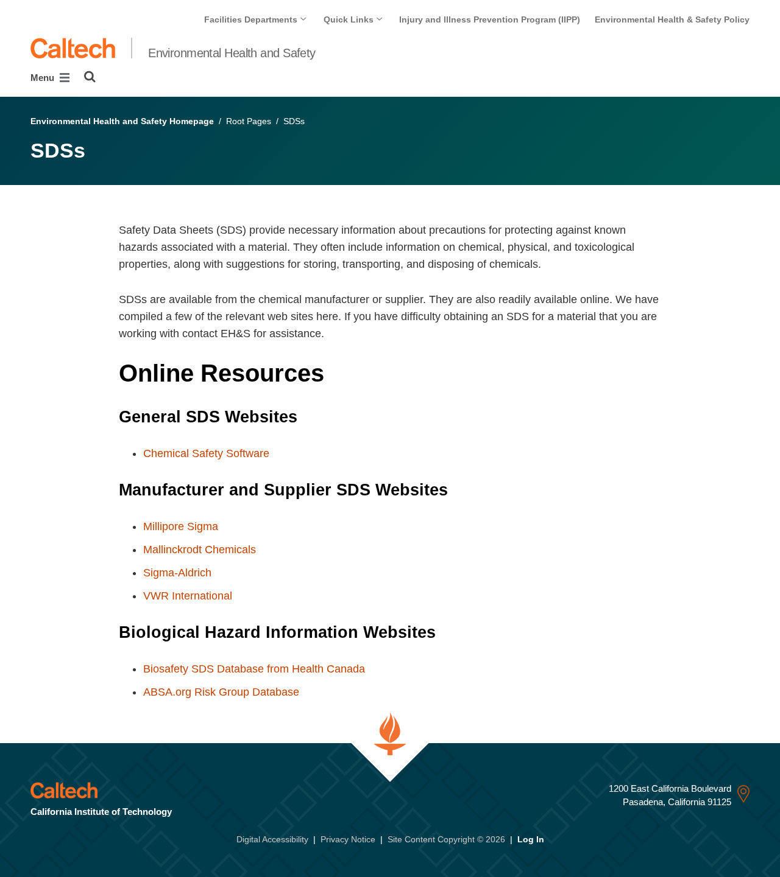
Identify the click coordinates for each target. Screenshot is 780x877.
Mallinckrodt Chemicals (199, 549)
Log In (530, 839)
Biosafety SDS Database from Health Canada (254, 669)
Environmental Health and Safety (232, 53)
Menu (43, 77)
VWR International (187, 596)
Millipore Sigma (180, 526)
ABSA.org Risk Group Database (221, 692)
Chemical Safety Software (206, 453)
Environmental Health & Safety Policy (672, 19)
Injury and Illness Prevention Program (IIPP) (489, 19)
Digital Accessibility (272, 839)
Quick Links (350, 19)
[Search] (90, 77)
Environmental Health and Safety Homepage (122, 121)
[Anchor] (340, 373)
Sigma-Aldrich (177, 573)
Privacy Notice (348, 839)
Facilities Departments (252, 19)
